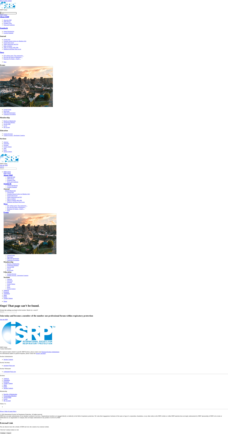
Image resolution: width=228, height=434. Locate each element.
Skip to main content (6, 1)
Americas (6, 142)
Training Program (8, 134)
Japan (5, 148)
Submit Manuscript (10, 191)
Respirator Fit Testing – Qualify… (12, 59)
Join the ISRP (7, 124)
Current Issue (7, 39)
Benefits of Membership (10, 121)
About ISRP (4, 17)
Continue (3, 433)
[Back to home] (8, 8)
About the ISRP (8, 20)
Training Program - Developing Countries (14, 135)
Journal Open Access (9, 42)
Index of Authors (8, 46)
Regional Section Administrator (50, 352)
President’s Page (8, 23)
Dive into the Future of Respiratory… (13, 57)
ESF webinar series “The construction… (14, 55)
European (6, 145)
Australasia (6, 143)
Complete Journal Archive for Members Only (15, 41)
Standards (4, 28)
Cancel (9, 433)
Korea (5, 150)
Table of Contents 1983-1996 (11, 47)
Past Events (6, 111)
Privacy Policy (4, 411)
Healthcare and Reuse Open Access (12, 49)
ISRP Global (7, 172)
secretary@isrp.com (9, 365)
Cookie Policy (12, 411)
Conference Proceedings (10, 114)
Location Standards (8, 33)
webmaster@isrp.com (10, 371)
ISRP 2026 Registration (9, 112)
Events (6, 212)
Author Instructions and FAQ (11, 44)
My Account (7, 127)
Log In (5, 125)
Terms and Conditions (9, 25)
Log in (2, 167)
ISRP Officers (7, 21)
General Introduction (9, 31)
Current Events (7, 109)
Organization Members (9, 122)
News (2, 52)
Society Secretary (41, 353)
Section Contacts (8, 151)
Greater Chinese (8, 146)
